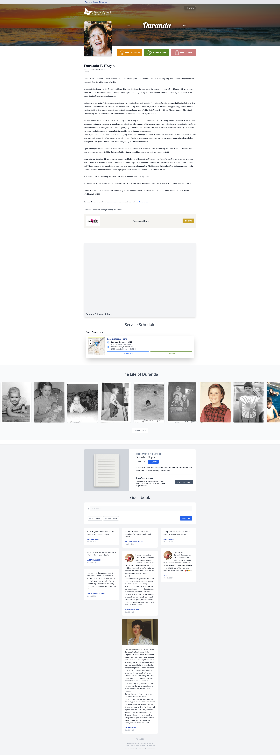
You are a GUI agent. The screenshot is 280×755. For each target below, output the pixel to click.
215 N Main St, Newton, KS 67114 (123, 349)
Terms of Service (146, 745)
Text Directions (128, 353)
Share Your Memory (184, 482)
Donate (188, 221)
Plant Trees (171, 353)
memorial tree (110, 201)
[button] (96, 344)
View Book (141, 462)
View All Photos (140, 430)
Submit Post (186, 518)
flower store (143, 201)
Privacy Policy (134, 745)
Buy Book (153, 462)
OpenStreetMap (142, 749)
